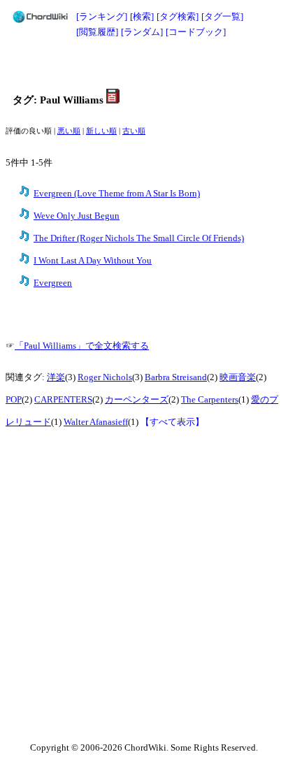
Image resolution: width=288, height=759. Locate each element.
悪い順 (68, 131)
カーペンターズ (136, 400)
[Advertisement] (144, 64)
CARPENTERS (63, 400)
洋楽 (56, 377)
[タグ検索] (178, 16)
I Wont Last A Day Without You (93, 261)
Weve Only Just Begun (77, 216)
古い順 (133, 131)
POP (14, 400)
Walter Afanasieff (96, 422)
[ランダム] (142, 32)
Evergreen (53, 283)
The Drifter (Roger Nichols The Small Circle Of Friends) (139, 238)
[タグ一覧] (222, 16)
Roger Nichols (105, 377)
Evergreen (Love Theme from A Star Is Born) (117, 193)
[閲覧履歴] (97, 32)
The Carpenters (209, 400)
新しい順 (101, 131)
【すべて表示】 (172, 422)
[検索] (142, 16)
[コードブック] (196, 32)
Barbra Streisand (176, 377)
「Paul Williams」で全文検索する (82, 346)
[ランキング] (101, 16)
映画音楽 (237, 377)
